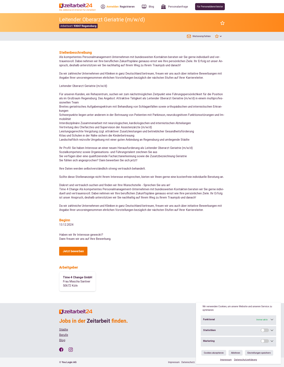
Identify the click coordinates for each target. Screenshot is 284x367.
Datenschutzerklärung (245, 359)
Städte (63, 329)
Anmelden (112, 6)
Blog (62, 340)
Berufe (63, 335)
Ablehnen (235, 353)
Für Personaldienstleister (210, 6)
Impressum (226, 359)
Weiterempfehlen (201, 36)
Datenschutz (188, 362)
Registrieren (127, 6)
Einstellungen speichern (259, 353)
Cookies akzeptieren (214, 353)
